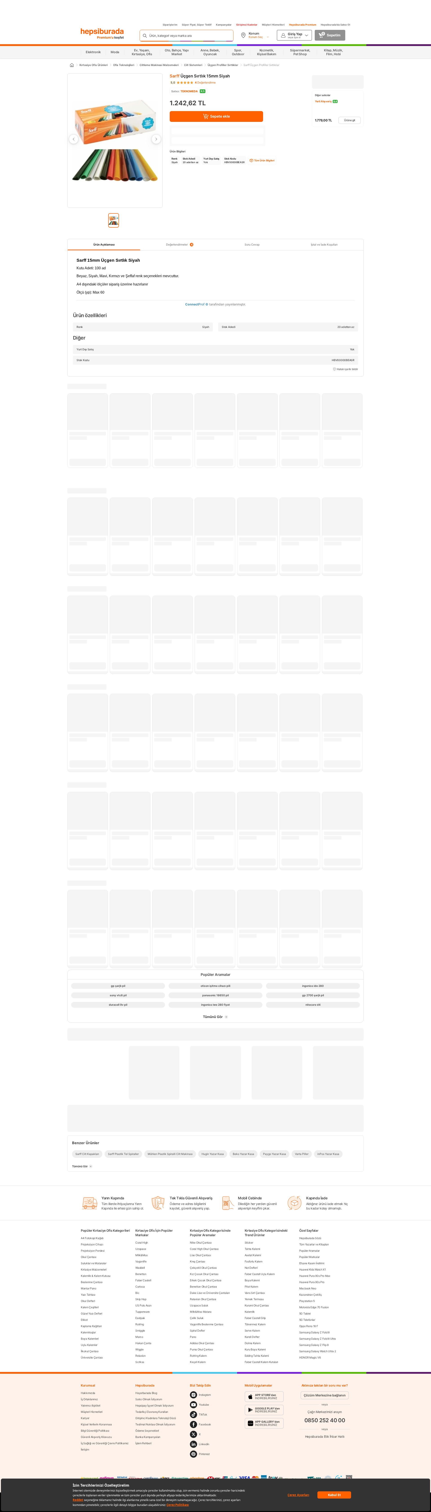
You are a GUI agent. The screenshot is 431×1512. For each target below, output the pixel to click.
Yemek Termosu (254, 1299)
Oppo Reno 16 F (308, 1326)
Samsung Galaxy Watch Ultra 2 (317, 1351)
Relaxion (140, 1355)
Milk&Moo (141, 1255)
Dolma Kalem (253, 1343)
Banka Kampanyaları (147, 1437)
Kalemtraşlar (88, 1332)
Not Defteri (251, 1267)
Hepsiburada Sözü (310, 1238)
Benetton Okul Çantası (203, 1286)
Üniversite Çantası (92, 1357)
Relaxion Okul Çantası (203, 1299)
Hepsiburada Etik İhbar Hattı (324, 1436)
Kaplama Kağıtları (91, 1326)
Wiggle (139, 1349)
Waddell (140, 1267)
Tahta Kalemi (252, 1249)
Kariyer (85, 1418)
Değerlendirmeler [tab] (179, 244)
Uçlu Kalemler (89, 1345)
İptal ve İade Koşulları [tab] (324, 244)
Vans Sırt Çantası (255, 1293)
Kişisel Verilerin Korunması (96, 1424)
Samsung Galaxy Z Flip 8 (314, 1345)
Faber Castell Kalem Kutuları (261, 1362)
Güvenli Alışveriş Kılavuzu (96, 1437)
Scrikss (139, 1362)
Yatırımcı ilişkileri (90, 1405)
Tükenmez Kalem (255, 1324)
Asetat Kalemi (253, 1255)
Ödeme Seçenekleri (147, 1430)
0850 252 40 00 (324, 1420)
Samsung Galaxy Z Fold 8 (314, 1332)
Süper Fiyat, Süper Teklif (196, 24)
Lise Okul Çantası (200, 1255)
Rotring (139, 1324)
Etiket (84, 1319)
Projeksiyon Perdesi (92, 1250)
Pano (193, 1337)
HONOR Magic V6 (310, 1357)
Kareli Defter (252, 1337)
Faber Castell (143, 1280)
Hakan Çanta (143, 1343)
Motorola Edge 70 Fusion (314, 1307)
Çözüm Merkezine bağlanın (325, 1395)
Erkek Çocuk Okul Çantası (205, 1280)
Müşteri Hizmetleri (273, 24)
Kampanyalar (224, 24)
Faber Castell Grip (255, 1318)
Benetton (140, 1274)
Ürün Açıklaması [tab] (104, 244)
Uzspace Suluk (199, 1305)
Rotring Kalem (198, 1355)
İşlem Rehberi (143, 1443)
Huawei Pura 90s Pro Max (314, 1275)
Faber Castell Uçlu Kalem (260, 1274)
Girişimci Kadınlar (246, 24)
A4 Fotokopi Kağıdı (92, 1238)
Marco (139, 1337)
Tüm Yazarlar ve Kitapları (314, 1244)
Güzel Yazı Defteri (91, 1313)
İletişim (85, 1449)
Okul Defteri (88, 1301)
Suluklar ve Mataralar (93, 1263)
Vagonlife (140, 1261)
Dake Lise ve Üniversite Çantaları (210, 1293)
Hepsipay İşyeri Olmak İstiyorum (154, 1405)
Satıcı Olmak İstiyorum (148, 1399)
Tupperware (142, 1311)
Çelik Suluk (197, 1318)
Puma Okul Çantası (201, 1349)
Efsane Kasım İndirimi (311, 1263)
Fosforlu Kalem (253, 1261)
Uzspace (140, 1249)
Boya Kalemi (252, 1280)
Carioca (140, 1286)
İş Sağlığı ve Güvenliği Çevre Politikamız (105, 1443)
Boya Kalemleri (90, 1338)
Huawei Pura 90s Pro (311, 1282)
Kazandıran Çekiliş (310, 1294)
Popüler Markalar (309, 1257)
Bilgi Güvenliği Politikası (95, 1430)
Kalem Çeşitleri (90, 1307)
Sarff (175, 76)
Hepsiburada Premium (302, 24)
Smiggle (140, 1330)
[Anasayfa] (71, 65)
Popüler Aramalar (309, 1250)
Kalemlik (250, 1311)
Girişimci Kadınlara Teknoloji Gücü (155, 1418)
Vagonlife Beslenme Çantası (206, 1324)
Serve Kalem (252, 1330)
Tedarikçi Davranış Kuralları (151, 1411)
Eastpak (140, 1318)
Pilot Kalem (251, 1286)
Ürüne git (349, 120)
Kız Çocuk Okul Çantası (204, 1274)
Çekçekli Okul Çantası (203, 1267)
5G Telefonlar (307, 1319)
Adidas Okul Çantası (202, 1343)
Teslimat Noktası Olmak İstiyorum (155, 1424)
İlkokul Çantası (90, 1351)
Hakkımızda (88, 1393)
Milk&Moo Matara (200, 1311)
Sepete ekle (220, 116)
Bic (137, 1293)
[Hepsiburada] (102, 32)
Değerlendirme (205, 82)
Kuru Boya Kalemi (255, 1349)
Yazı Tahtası (88, 1294)
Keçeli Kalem (197, 1362)
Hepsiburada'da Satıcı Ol (335, 24)
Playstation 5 (307, 1301)
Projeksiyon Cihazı (92, 1244)
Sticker (249, 1242)
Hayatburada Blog (146, 1393)
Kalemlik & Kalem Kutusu (95, 1275)
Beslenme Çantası (91, 1282)
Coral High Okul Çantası (204, 1249)
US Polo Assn (143, 1305)
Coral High (141, 1242)
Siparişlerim (170, 24)
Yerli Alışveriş (323, 101)
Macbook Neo (307, 1288)
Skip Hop (140, 1299)
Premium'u (105, 37)
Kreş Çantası (197, 1261)
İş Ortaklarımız (89, 1399)
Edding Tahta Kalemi (257, 1355)
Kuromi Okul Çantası (257, 1305)
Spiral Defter (197, 1330)
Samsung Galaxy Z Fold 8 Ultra (317, 1338)
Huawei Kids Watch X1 (312, 1269)
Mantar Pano (88, 1288)
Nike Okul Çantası (200, 1242)
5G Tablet (305, 1313)
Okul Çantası (88, 1257)
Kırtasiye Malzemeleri (94, 1269)
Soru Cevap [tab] (252, 244)
